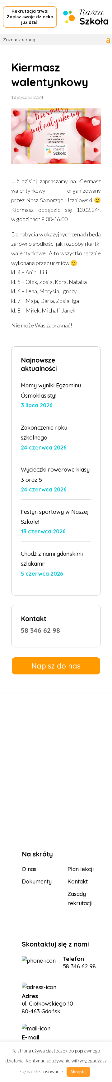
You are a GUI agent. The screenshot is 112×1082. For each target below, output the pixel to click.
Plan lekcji (81, 869)
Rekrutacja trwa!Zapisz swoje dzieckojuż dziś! (30, 16)
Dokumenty (37, 881)
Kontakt (78, 881)
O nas (29, 869)
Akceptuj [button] (78, 1071)
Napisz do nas (56, 665)
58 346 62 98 (40, 630)
